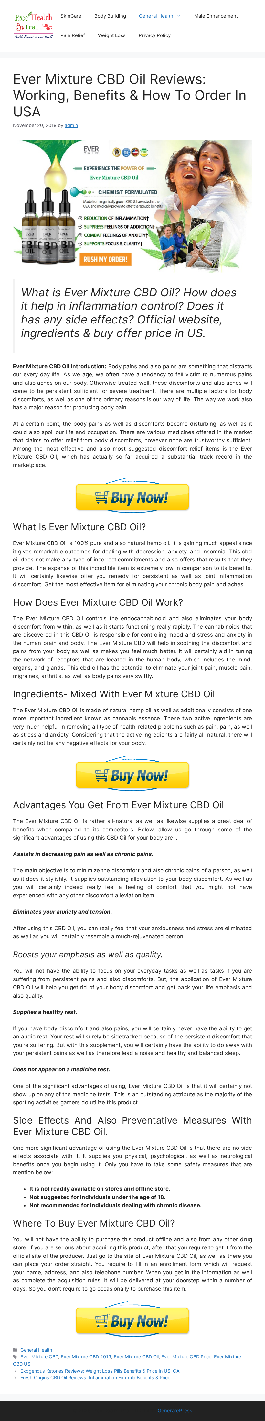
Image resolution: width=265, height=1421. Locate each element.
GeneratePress (175, 1410)
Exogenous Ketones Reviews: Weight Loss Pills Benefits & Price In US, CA (100, 1371)
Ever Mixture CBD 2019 (86, 1356)
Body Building (110, 16)
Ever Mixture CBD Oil (136, 1356)
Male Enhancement (216, 16)
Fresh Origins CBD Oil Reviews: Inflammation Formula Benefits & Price (95, 1377)
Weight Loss (112, 35)
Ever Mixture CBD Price (186, 1356)
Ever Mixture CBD (39, 1356)
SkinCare (70, 16)
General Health (156, 16)
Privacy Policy (155, 35)
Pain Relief (72, 35)
